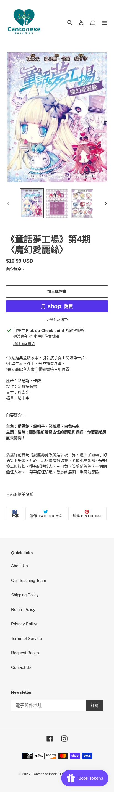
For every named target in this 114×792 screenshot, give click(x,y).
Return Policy (23, 609)
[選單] (104, 22)
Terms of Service (26, 638)
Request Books (25, 652)
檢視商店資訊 (24, 344)
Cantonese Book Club (48, 774)
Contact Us (21, 667)
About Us (19, 565)
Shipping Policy (25, 594)
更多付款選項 (57, 319)
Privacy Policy (24, 623)
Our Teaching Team (28, 580)
